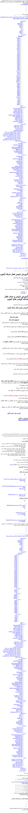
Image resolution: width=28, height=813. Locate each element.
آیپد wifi (21, 200)
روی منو (21, 201)
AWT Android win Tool (17, 148)
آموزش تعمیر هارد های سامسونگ (12, 138)
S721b (18, 89)
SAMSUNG (20, 23)
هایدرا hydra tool (19, 176)
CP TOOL (20, 153)
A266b (18, 55)
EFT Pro (21, 164)
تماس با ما (23, 254)
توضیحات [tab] (23, 291)
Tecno (21, 33)
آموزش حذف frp (19, 127)
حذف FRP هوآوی (19, 117)
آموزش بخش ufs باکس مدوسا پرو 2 (12, 133)
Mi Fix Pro (20, 239)
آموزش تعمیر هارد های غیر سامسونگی (11, 139)
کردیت (23, 218)
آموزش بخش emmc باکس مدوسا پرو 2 (11, 134)
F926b (18, 75)
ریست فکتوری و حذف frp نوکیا (16, 114)
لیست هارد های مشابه (18, 249)
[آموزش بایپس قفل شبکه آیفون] (20, 277)
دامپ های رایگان (19, 140)
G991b (18, 85)
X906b (18, 104)
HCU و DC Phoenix (18, 151)
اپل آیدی (23, 210)
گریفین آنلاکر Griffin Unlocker (16, 172)
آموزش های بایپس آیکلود (14, 413)
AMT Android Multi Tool (17, 147)
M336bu (18, 81)
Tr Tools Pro (20, 163)
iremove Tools (19, 207)
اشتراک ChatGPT (19, 248)
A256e (18, 54)
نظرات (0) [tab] (23, 293)
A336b (18, 56)
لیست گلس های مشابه (17, 250)
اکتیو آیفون (20, 122)
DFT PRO (20, 143)
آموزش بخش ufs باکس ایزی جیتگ (12, 132)
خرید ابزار (23, 154)
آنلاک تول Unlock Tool (18, 158)
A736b (18, 70)
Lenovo (21, 27)
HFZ (21, 204)
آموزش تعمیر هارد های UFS (13, 137)
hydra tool (20, 235)
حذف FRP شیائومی (18, 109)
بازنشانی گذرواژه (24, 781)
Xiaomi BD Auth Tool (18, 223)
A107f (18, 42)
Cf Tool (21, 177)
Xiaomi (21, 25)
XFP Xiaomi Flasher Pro (17, 240)
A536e (18, 64)
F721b (18, 72)
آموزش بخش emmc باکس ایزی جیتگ (11, 135)
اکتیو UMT (20, 182)
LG (22, 28)
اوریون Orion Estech (18, 188)
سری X (18, 97)
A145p (18, 44)
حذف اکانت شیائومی (18, 111)
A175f (18, 52)
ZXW (21, 191)
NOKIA (21, 32)
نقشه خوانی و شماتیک (20, 185)
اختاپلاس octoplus (19, 166)
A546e (18, 66)
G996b (18, 86)
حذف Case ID (19, 217)
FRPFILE (20, 205)
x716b (18, 103)
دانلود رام (23, 34)
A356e (18, 61)
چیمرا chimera (19, 156)
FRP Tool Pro (20, 237)
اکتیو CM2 (20, 183)
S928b (18, 93)
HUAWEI (20, 24)
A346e (18, 60)
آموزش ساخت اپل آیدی (17, 213)
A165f (18, 50)
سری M (18, 76)
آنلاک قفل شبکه (19, 120)
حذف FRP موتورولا (18, 113)
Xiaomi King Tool (19, 220)
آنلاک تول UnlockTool (18, 144)
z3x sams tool (20, 162)
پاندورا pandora (19, 161)
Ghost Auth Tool (19, 227)
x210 (19, 99)
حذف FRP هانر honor (18, 112)
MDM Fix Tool (19, 149)
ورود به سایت (24, 783)
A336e (18, 58)
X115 (18, 98)
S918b (18, 92)
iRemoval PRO (19, 206)
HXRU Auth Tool (19, 225)
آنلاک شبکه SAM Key (18, 241)
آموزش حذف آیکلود (18, 126)
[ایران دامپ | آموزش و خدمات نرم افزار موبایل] (17, 268)
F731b (18, 73)
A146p (18, 46)
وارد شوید (12, 464)
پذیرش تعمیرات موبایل (17, 252)
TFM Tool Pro (19, 171)
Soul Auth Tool (19, 228)
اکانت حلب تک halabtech (17, 245)
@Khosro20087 (23, 420)
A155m (18, 48)
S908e (18, 91)
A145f (18, 43)
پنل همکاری (22, 253)
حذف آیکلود (22, 197)
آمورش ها (23, 124)
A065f (18, 41)
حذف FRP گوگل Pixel (18, 116)
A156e (18, 49)
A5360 (18, 65)
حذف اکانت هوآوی (18, 118)
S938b (18, 94)
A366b (18, 62)
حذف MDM (20, 203)
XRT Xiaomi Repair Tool (17, 219)
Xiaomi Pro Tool (19, 222)
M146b (18, 78)
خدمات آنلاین (22, 107)
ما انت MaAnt (19, 193)
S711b (18, 88)
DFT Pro (21, 157)
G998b (18, 87)
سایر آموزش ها (19, 129)
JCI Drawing (20, 190)
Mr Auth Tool (20, 224)
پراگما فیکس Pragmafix (17, 192)
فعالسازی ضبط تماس (18, 121)
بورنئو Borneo (20, 186)
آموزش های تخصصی (18, 130)
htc (22, 29)
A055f (18, 38)
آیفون (21, 105)
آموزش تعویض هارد (18, 125)
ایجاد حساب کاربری (23, 794)
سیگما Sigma (20, 174)
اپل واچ (21, 199)
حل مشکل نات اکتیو (18, 214)
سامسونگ (20, 36)
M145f (18, 77)
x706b (18, 102)
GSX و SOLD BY (18, 215)
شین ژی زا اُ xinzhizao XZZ (16, 196)
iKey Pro (21, 209)
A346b (18, 59)
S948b (18, 95)
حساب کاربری (22, 255)
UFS (22, 22)
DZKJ (21, 187)
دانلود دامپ (22, 21)
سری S (18, 82)
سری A (18, 37)
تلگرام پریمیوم (19, 246)
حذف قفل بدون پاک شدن (17, 244)
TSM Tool (20, 146)
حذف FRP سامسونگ (18, 108)
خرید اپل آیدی (20, 211)
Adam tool (20, 234)
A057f (18, 39)
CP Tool (21, 178)
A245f (18, 53)
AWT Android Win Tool (17, 230)
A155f (18, 47)
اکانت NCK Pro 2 (19, 181)
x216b (18, 100)
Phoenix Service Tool (18, 233)
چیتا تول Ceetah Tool (18, 169)
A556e (18, 67)
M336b (18, 80)
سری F (18, 71)
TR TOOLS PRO (19, 152)
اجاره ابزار (23, 142)
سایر (24, 243)
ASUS (21, 30)
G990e (18, 83)
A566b (18, 69)
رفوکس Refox (19, 195)
